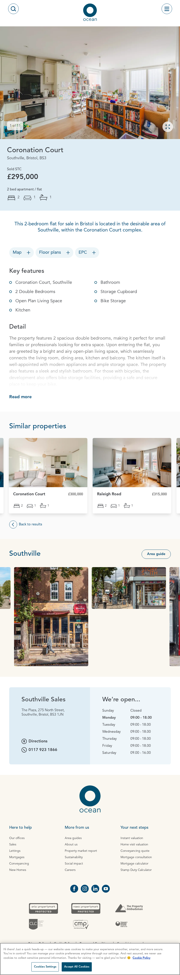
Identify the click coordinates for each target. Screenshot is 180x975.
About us (71, 844)
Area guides (73, 838)
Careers (70, 870)
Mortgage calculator (134, 863)
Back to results (30, 524)
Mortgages (16, 857)
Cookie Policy (141, 958)
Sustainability (74, 857)
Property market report (81, 850)
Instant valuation (132, 838)
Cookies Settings (45, 966)
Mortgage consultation (136, 857)
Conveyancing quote (135, 850)
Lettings (14, 850)
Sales (12, 844)
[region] (90, 959)
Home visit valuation (134, 844)
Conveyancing (19, 863)
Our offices (17, 838)
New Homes (17, 870)
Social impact (74, 863)
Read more (20, 397)
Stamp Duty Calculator (136, 870)
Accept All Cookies (76, 966)
